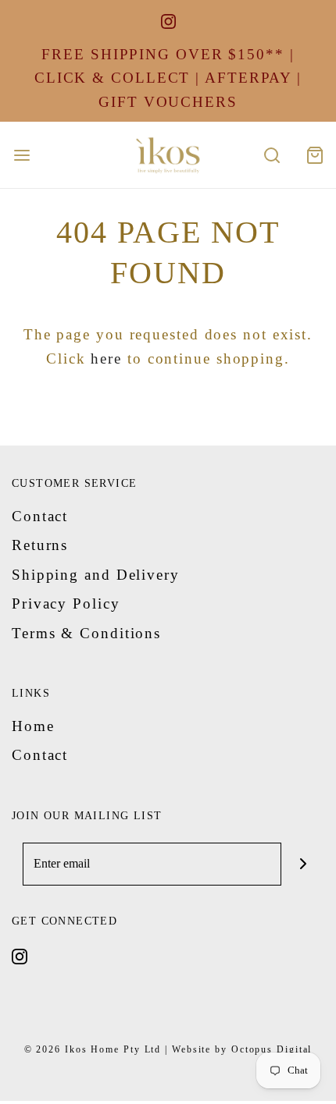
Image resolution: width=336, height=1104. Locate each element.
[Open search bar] (271, 154)
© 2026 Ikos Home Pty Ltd (93, 1049)
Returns (40, 545)
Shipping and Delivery (96, 574)
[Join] (302, 864)
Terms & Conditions (86, 633)
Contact (40, 516)
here (106, 358)
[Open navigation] (21, 154)
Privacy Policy (66, 603)
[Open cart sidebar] (314, 154)
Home (33, 726)
